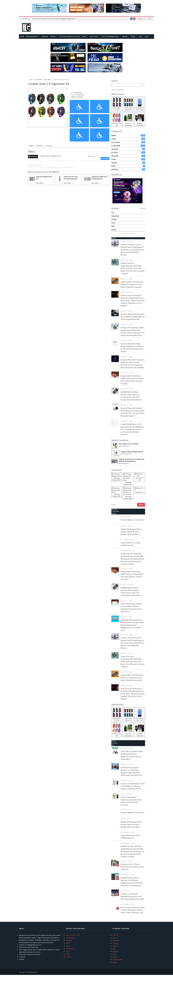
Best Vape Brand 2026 (110, 37)
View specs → (40, 183)
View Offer (105, 158)
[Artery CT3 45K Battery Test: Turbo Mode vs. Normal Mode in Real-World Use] (115, 782)
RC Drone (127, 152)
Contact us (22, 945)
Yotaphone (115, 216)
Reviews (49, 146)
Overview (40, 146)
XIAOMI (113, 238)
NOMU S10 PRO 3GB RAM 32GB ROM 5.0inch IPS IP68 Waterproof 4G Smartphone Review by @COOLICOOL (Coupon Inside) (132, 559)
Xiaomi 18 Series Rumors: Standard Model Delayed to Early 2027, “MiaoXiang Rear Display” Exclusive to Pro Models (133, 300)
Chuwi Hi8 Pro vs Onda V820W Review (130, 544)
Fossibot (115, 943)
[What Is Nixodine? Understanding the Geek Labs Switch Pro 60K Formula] (115, 796)
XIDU (113, 226)
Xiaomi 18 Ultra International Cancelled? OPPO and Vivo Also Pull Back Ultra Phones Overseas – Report (133, 268)
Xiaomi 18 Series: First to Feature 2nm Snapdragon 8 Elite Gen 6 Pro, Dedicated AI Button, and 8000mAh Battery (132, 249)
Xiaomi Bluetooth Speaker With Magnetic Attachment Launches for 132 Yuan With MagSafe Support (132, 412)
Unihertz (115, 946)
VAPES (84, 37)
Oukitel (115, 957)
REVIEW (124, 37)
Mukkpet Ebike (117, 959)
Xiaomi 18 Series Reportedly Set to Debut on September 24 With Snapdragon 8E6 (133, 316)
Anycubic (115, 951)
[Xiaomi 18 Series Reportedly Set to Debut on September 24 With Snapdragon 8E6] (115, 313)
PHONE (52, 37)
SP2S (67, 951)
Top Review (115, 511)
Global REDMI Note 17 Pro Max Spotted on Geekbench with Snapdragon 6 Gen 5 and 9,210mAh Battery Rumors (132, 429)
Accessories (80, 95)
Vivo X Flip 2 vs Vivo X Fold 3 (128, 444)
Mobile (127, 135)
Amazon (45, 37)
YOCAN (113, 219)
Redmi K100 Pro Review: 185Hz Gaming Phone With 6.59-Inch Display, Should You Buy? (132, 380)
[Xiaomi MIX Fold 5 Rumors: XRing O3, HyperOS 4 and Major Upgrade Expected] (115, 281)
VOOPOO (69, 940)
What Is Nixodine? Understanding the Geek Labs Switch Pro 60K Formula (131, 801)
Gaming (127, 163)
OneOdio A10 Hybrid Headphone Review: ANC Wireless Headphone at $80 (132, 896)
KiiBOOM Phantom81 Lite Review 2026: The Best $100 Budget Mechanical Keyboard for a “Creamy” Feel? (132, 625)
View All (143, 208)
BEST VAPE (94, 37)
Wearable (127, 156)
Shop (147, 37)
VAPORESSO (53, 172)
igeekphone (33, 972)
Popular (114, 509)
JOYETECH (127, 169)
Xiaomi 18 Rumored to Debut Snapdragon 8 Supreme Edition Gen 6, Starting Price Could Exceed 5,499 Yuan (133, 331)
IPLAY (68, 954)
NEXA (68, 946)
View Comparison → (124, 446)
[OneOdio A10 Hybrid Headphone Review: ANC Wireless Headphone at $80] (115, 892)
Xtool (113, 223)
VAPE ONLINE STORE (73, 935)
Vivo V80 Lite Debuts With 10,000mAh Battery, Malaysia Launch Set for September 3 (132, 755)
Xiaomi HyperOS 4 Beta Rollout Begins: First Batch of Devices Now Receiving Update (132, 348)
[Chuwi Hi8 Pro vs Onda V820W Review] (115, 541)
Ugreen (115, 962)
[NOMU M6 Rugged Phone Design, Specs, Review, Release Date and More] (115, 528)
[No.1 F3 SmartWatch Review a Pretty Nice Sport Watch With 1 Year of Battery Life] (115, 906)
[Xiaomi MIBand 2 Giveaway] (115, 518)
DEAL (141, 37)
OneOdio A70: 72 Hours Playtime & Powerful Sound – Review (132, 866)
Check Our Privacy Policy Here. (29, 947)
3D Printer (127, 149)
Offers (31, 146)
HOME (22, 37)
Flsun (114, 949)
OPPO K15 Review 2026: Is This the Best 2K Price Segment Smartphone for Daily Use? (131, 608)
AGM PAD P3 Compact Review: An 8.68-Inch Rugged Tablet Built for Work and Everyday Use (54, 19)
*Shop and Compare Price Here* (29, 954)
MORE (133, 37)
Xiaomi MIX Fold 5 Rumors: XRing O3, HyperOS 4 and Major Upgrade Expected (132, 284)
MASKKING (69, 949)
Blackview (116, 940)
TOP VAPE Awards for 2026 (69, 37)
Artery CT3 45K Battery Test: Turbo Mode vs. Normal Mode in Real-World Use (133, 786)
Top (112, 745)
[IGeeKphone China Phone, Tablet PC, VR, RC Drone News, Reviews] (26, 28)
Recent (113, 741)
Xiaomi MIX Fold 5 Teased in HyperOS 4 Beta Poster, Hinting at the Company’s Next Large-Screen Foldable (133, 364)
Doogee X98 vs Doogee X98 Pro (132, 452)
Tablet (127, 139)
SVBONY (115, 935)
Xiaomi (113, 230)
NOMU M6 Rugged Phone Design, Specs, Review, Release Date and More (131, 531)
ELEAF (127, 166)
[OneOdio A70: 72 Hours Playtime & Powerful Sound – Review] (115, 863)
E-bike (127, 159)
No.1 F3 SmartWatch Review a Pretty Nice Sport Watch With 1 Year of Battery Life (133, 910)
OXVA (68, 943)
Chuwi (115, 938)
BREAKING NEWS (32, 37)
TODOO (68, 957)
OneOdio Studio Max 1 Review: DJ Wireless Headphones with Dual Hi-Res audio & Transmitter (132, 882)
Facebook (22, 957)
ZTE (112, 213)
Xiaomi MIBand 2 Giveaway (132, 520)
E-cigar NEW (127, 146)
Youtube (21, 959)
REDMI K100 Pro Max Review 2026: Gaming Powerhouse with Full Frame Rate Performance (131, 396)
